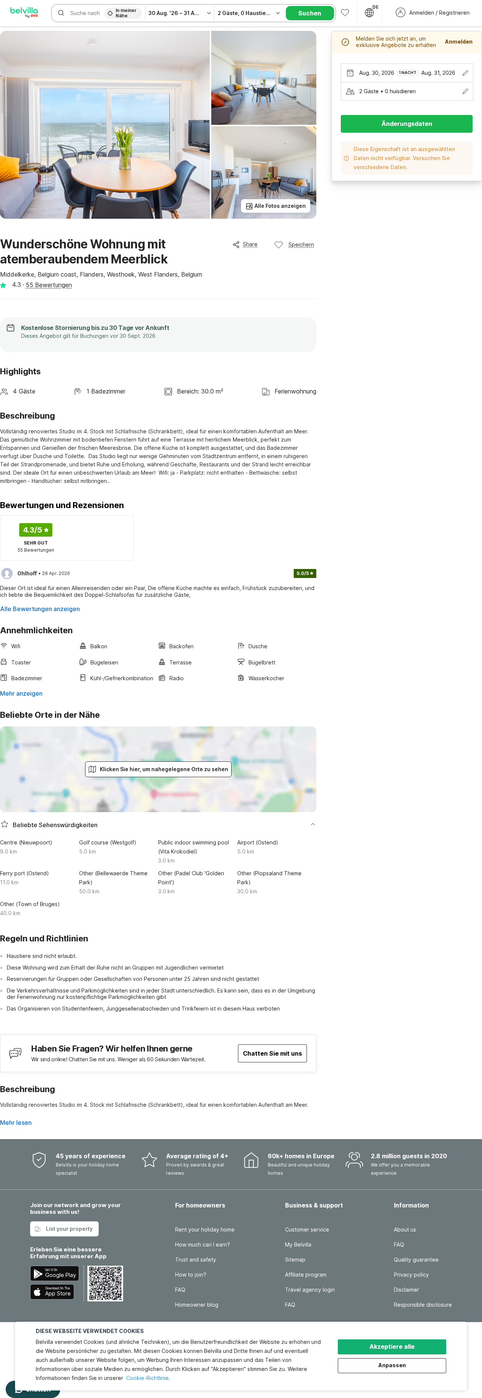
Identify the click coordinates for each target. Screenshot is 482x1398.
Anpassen (392, 1365)
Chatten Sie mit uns (272, 1053)
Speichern (301, 244)
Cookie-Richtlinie (147, 1378)
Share (250, 244)
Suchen (309, 13)
